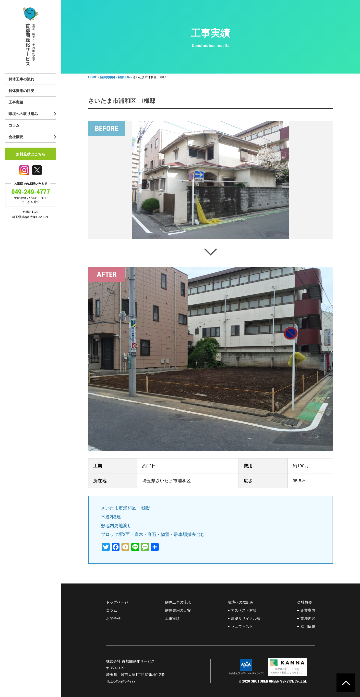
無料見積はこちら (30, 154)
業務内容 (307, 618)
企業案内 (307, 610)
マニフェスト (242, 626)
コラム (14, 125)
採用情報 (307, 626)
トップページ (117, 602)
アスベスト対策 (244, 610)
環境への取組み (240, 602)
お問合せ (113, 618)
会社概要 (304, 602)
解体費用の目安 (21, 91)
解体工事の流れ (21, 79)
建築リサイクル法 (245, 618)
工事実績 (16, 102)
